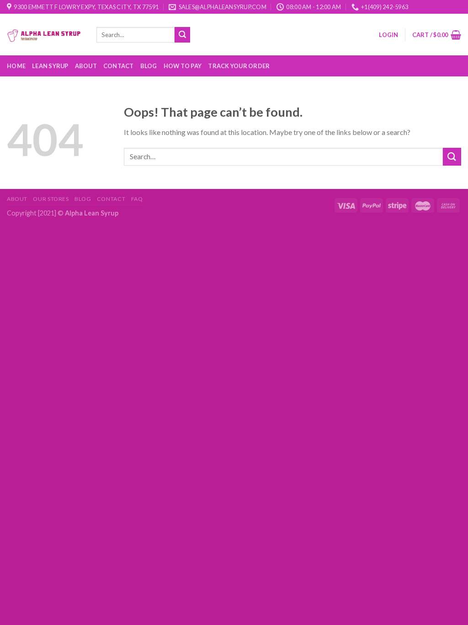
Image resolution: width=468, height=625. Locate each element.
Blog (148, 66)
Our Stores (51, 198)
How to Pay (183, 66)
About (86, 66)
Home (16, 66)
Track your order (239, 66)
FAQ (137, 198)
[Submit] (182, 35)
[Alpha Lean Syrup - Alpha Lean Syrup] (45, 34)
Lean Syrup (50, 66)
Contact (118, 66)
